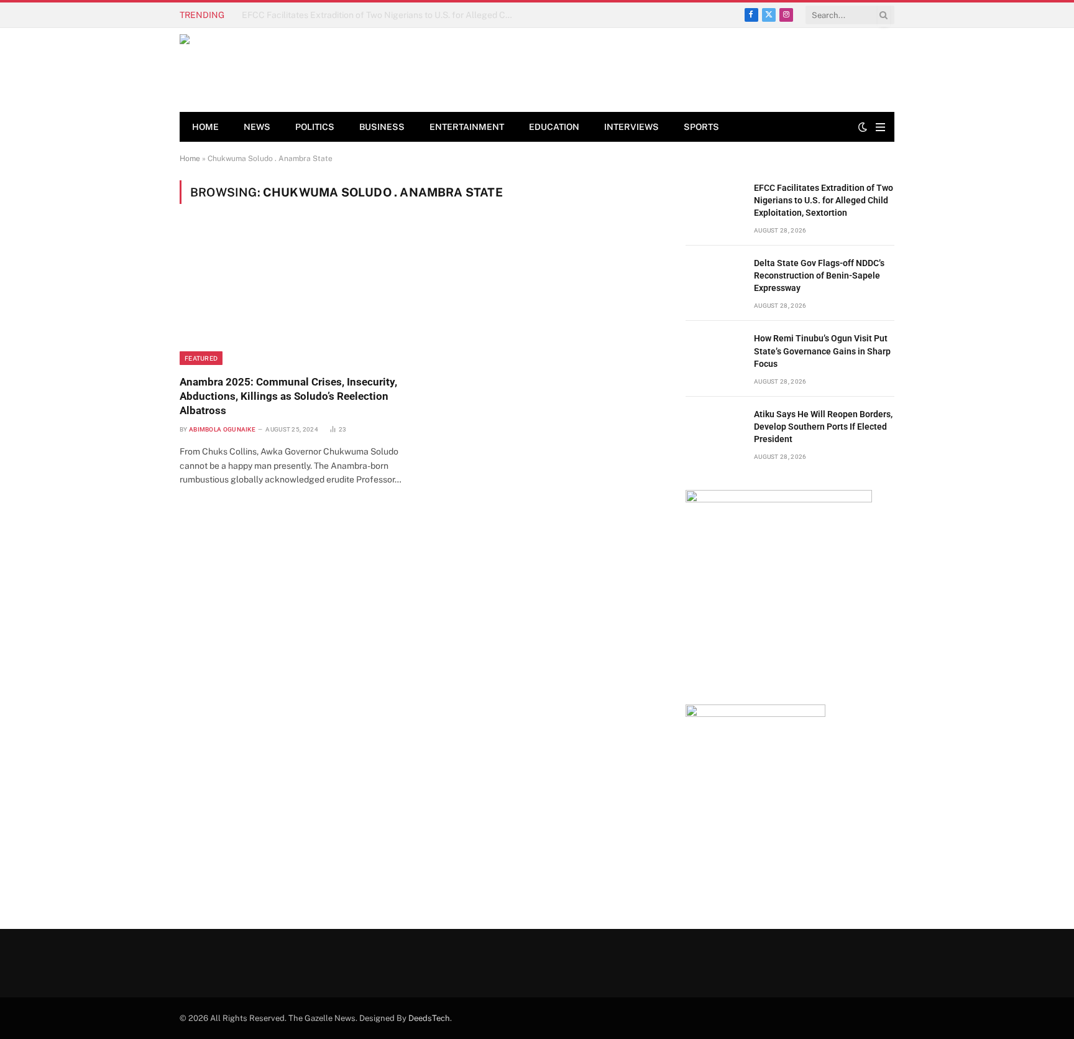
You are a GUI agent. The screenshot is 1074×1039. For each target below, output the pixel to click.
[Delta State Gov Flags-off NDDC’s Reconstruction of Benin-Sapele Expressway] (714, 277)
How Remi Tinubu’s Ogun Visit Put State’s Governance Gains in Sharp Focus (822, 350)
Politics (314, 127)
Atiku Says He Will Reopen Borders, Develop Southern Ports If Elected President (823, 426)
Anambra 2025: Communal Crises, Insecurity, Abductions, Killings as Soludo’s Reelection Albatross (288, 396)
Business (382, 127)
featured (201, 358)
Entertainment (466, 127)
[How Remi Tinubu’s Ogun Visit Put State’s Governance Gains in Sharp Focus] (714, 352)
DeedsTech (429, 1018)
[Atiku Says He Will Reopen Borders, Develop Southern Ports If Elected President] (714, 428)
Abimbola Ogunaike (222, 429)
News (257, 127)
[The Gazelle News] (269, 70)
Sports (701, 127)
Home (205, 127)
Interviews (631, 127)
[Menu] (880, 127)
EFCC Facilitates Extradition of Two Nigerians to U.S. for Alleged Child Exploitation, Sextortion (823, 200)
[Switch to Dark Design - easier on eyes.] (862, 127)
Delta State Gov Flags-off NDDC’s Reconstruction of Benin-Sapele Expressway (381, 15)
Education (554, 127)
